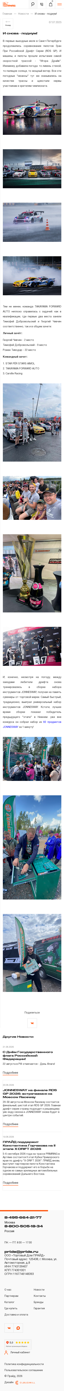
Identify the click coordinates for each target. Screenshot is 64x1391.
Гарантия (39, 1308)
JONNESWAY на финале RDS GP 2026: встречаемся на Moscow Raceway (30, 1094)
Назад (8, 25)
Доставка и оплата (16, 1315)
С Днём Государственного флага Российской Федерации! (28, 1055)
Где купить (10, 1308)
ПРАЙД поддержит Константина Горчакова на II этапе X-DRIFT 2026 (29, 1145)
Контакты (40, 1296)
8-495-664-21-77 (23, 1217)
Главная (7, 14)
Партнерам (11, 1296)
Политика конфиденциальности (24, 1364)
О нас (7, 1290)
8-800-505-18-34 (23, 1226)
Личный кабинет (20, 1352)
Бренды (38, 1302)
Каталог (9, 1302)
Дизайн (9, 1382)
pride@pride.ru (21, 1252)
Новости (23, 14)
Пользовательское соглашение (23, 1370)
